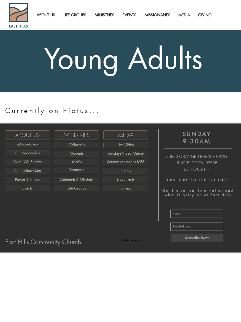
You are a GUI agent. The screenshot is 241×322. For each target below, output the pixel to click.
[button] (45, 15)
